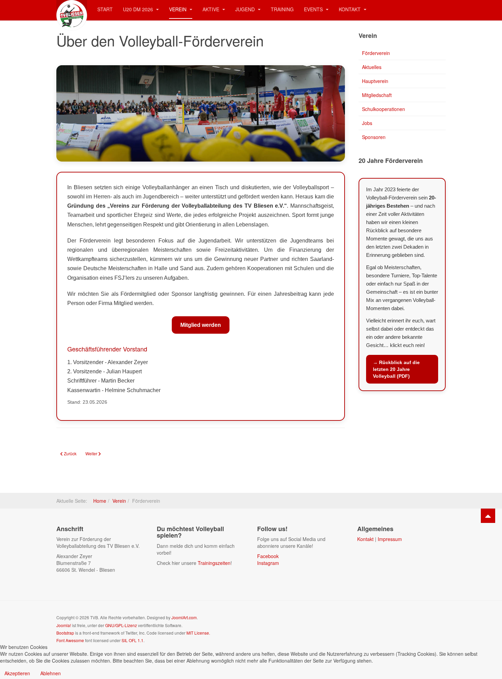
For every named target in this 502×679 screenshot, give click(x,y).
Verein (178, 9)
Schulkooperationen (383, 109)
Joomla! (63, 625)
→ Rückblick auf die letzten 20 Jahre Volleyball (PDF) (396, 369)
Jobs (367, 123)
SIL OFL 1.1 (132, 640)
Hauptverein (375, 81)
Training (282, 9)
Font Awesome (70, 640)
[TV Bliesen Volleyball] (71, 9)
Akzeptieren (17, 673)
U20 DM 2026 (138, 9)
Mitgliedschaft (377, 95)
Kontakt (350, 9)
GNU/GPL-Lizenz (121, 625)
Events (314, 9)
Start (105, 9)
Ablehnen (50, 673)
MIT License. (198, 633)
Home (99, 500)
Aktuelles (371, 67)
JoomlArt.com (184, 617)
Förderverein (376, 53)
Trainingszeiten (214, 562)
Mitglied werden (200, 325)
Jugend (245, 9)
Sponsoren (374, 137)
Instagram (268, 562)
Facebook (268, 556)
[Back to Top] (488, 516)
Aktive (212, 9)
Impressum (390, 539)
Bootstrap (65, 633)
